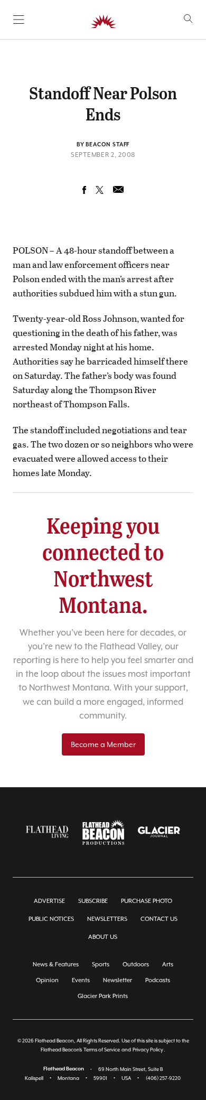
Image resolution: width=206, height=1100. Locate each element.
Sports (100, 964)
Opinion (47, 980)
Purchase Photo (146, 901)
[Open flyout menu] (18, 20)
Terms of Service (101, 1049)
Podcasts (157, 980)
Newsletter (117, 980)
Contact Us (159, 919)
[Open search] (188, 19)
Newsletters (107, 919)
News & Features (56, 964)
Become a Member (103, 744)
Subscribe (93, 901)
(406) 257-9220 (163, 1078)
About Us (102, 937)
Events (81, 980)
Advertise (49, 901)
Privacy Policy (148, 1049)
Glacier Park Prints (103, 996)
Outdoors (136, 964)
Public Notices (51, 919)
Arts (167, 964)
